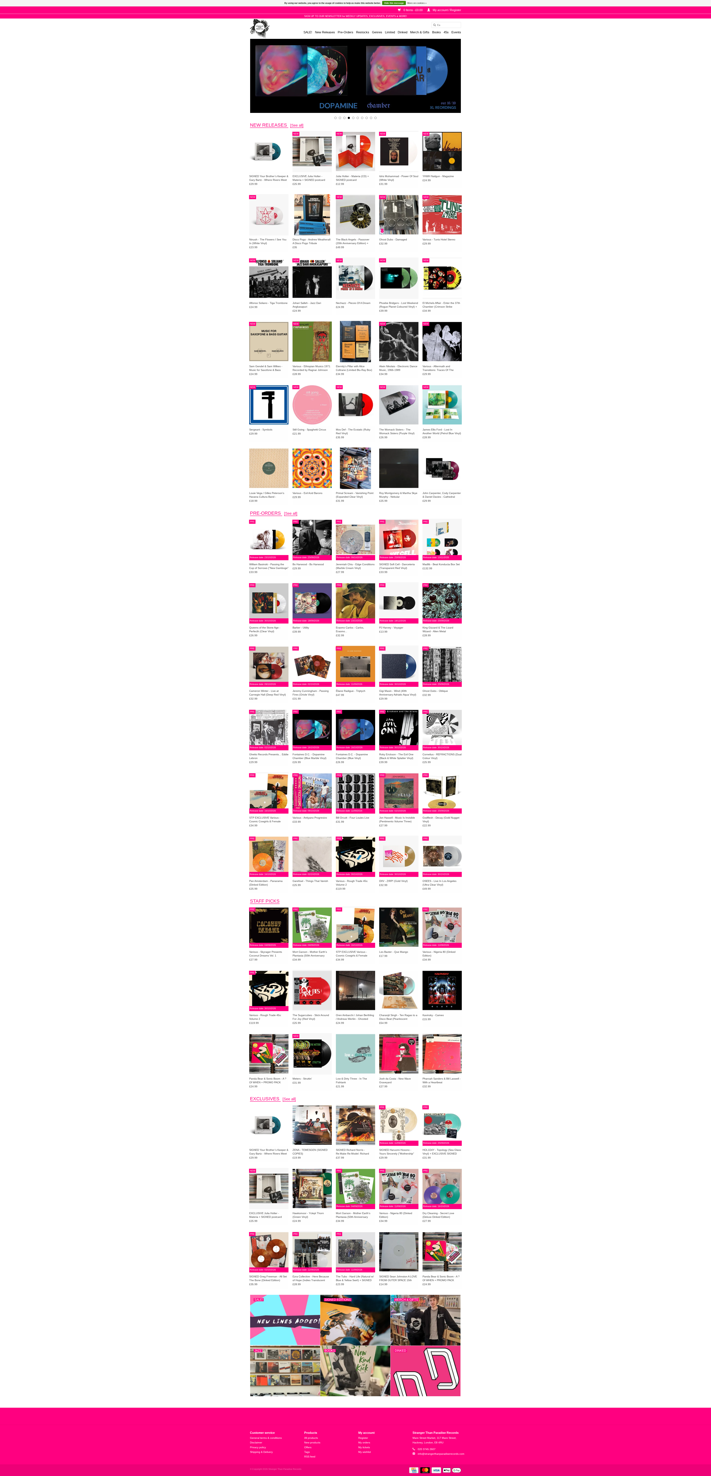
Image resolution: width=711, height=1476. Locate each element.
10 (375, 118)
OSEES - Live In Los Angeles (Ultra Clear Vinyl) (439, 882)
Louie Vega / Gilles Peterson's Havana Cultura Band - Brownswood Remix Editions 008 (268, 495)
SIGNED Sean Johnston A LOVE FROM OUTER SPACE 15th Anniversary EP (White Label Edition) (398, 1278)
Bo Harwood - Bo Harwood (308, 564)
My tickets (364, 1447)
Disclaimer (256, 1442)
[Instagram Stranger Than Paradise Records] (365, 1416)
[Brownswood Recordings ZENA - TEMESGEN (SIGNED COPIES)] (312, 1125)
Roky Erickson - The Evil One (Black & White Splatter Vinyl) (396, 756)
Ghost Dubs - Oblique (435, 690)
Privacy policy (258, 1447)
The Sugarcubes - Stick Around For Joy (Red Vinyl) (311, 1017)
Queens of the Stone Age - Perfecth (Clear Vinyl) (264, 629)
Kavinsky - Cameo (433, 1015)
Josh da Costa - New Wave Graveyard (395, 1080)
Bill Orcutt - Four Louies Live (352, 817)
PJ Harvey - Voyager (391, 627)
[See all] (296, 125)
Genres (377, 32)
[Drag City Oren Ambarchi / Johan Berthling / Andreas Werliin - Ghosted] (355, 990)
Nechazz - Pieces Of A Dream (353, 302)
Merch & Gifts (419, 32)
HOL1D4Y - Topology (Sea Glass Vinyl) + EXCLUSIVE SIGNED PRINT (442, 1151)
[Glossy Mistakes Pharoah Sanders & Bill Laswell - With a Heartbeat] (442, 1053)
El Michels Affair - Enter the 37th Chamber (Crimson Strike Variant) (441, 305)
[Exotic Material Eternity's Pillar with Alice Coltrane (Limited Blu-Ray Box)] (355, 341)
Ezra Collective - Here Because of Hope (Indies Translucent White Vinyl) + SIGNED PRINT (311, 1278)
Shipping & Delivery (261, 1451)
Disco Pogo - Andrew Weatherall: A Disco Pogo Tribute (312, 241)
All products (311, 1437)
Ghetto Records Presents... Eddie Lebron (268, 756)
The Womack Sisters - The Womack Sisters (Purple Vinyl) (397, 431)
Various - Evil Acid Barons (307, 493)
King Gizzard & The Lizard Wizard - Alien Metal (438, 629)
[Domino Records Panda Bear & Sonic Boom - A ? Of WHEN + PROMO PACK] (269, 1053)
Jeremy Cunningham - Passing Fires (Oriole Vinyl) (311, 692)
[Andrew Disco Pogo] (355, 76)
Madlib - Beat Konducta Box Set (441, 564)
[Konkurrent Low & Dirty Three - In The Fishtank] (355, 1053)
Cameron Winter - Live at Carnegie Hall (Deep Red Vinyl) (267, 692)
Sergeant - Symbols (260, 429)
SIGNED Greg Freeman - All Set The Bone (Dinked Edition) (268, 1278)
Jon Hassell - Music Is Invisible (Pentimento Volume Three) (397, 819)
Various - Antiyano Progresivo (310, 817)
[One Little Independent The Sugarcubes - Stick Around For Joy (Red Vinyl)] (312, 990)
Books (436, 32)
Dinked (402, 32)
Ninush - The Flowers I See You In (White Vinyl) (267, 241)
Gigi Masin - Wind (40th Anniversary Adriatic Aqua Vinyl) (397, 692)
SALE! (307, 32)
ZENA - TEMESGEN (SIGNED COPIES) (310, 1151)
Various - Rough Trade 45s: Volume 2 (352, 882)
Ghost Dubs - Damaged (393, 239)
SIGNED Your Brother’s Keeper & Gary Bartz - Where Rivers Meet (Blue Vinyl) (268, 178)
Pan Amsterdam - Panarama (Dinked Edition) (266, 882)
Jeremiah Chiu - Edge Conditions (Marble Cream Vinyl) (355, 566)
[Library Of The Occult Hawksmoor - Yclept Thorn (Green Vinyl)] (312, 1188)
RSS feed (309, 1456)
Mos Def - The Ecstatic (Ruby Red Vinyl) (353, 431)
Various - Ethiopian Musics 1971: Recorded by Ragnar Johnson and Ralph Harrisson (312, 368)
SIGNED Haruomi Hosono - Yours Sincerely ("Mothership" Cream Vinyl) (396, 1151)
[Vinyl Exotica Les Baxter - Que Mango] (399, 927)
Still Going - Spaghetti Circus (309, 429)
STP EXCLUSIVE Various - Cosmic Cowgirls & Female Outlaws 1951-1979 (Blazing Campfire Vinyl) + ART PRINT (266, 819)
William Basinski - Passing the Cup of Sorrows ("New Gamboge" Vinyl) (268, 566)
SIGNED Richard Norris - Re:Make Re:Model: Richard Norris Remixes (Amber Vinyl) (353, 1151)
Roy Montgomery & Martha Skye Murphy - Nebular (398, 495)
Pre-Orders (345, 32)
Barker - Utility (301, 627)
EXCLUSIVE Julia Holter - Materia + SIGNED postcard (309, 178)
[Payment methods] (413, 1470)
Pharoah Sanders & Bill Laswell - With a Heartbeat (442, 1080)
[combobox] (446, 25)
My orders (364, 1442)
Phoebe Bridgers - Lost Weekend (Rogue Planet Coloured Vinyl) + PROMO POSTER (398, 305)
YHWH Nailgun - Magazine (438, 176)
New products (312, 1442)
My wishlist (364, 1451)
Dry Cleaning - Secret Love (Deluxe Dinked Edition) (438, 1215)
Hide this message (394, 3)
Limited (390, 32)
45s (446, 32)
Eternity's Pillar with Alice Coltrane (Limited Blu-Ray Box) (354, 368)
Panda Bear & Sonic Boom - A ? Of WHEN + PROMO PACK (267, 1080)
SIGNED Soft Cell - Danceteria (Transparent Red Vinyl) (397, 566)
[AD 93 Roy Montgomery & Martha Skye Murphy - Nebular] (399, 468)
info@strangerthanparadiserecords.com (441, 1453)
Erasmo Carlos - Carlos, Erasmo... (350, 629)
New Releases (325, 32)
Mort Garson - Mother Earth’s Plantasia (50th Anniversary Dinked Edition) (310, 953)
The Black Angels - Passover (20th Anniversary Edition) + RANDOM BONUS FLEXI (352, 241)
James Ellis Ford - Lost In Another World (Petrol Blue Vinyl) (442, 431)
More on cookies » (417, 3)
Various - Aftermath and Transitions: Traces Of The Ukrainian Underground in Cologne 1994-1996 (438, 368)
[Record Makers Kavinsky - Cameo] (442, 990)
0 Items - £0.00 (413, 10)
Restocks (362, 32)
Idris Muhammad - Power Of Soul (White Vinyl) (398, 178)
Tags (307, 1451)
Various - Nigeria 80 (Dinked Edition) (439, 953)
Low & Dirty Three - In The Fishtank (351, 1080)
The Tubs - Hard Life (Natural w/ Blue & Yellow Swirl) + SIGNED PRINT (355, 1278)
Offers (307, 1447)
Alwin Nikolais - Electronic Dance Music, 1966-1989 (398, 368)
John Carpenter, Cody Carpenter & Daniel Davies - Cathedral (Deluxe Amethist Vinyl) (442, 495)
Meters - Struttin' (302, 1078)
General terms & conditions (266, 1437)
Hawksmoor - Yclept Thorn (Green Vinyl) (308, 1215)
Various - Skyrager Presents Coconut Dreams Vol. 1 (265, 953)
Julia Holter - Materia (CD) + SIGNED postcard (352, 178)
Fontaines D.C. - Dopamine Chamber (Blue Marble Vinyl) (309, 756)
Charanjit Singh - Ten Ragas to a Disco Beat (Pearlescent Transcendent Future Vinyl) (398, 1017)
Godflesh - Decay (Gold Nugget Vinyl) (441, 819)
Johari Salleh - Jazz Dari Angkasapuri (307, 304)
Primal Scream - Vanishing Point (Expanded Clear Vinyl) (354, 495)
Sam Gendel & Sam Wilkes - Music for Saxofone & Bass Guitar (265, 368)
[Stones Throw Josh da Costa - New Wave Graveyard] (399, 1053)
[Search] (433, 25)
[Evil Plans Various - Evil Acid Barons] (312, 468)
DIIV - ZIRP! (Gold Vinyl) (393, 880)
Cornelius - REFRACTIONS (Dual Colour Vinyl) (442, 756)
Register (363, 1437)
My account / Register (446, 10)
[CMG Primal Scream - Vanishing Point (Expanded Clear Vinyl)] (355, 468)
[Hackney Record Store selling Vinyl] (269, 28)
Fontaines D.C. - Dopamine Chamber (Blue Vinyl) (352, 756)
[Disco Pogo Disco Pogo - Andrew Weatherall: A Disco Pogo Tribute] (312, 214)
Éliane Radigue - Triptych (350, 690)
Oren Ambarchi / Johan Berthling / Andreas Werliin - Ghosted (355, 1017)
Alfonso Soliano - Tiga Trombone (268, 302)
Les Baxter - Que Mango (393, 951)
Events (456, 32)
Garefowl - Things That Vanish (310, 880)
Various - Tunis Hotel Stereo (439, 239)
